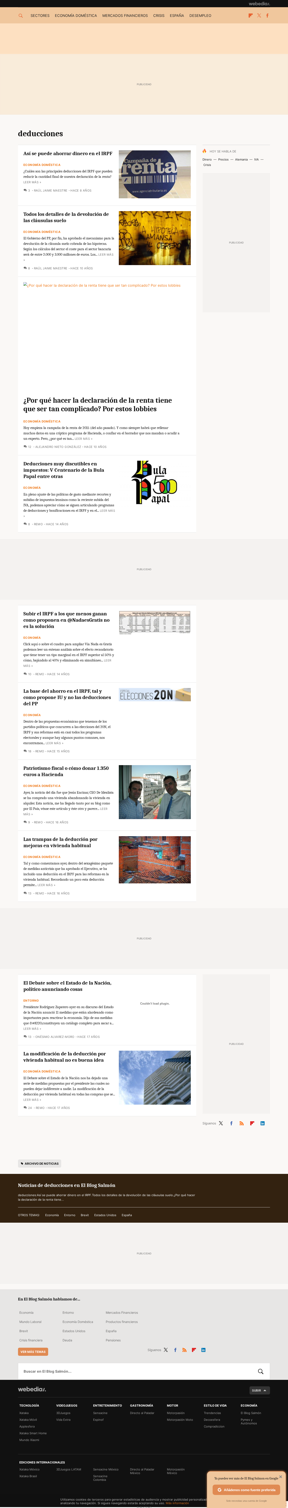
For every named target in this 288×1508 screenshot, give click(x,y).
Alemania (241, 159)
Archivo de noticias (42, 1163)
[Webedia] (259, 3)
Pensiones (113, 1340)
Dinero (207, 159)
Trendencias (212, 1413)
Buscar (261, 1371)
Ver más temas (33, 1352)
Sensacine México (106, 1469)
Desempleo (200, 15)
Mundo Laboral (30, 1322)
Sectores (40, 15)
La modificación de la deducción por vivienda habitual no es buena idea (64, 1057)
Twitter (259, 15)
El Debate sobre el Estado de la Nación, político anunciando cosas (67, 986)
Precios (223, 159)
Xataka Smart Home (33, 1433)
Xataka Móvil (28, 1419)
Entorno (31, 1000)
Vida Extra (63, 1419)
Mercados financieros (125, 15)
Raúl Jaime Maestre (51, 190)
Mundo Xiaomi (29, 1440)
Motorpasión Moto (180, 1419)
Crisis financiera (31, 1340)
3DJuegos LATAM (68, 1469)
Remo (38, 524)
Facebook (267, 15)
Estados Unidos (105, 1215)
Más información (177, 1503)
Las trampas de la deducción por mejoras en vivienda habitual (60, 842)
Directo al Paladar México (142, 1471)
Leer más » (32, 182)
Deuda (67, 1340)
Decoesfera (212, 1419)
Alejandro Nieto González (58, 447)
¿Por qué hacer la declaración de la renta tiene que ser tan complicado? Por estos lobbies (97, 404)
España (177, 15)
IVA (256, 159)
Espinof (98, 1419)
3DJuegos (63, 1413)
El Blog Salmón (251, 1413)
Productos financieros (122, 1322)
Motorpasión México (176, 1471)
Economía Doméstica (42, 165)
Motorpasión (176, 1413)
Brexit (85, 1215)
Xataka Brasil (28, 1476)
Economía (32, 487)
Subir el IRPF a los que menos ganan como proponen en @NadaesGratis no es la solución (66, 620)
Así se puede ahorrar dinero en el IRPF (67, 153)
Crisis (158, 15)
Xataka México (29, 1469)
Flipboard (250, 15)
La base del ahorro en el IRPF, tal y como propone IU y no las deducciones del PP (67, 697)
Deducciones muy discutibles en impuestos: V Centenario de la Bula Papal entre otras (63, 470)
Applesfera (27, 1426)
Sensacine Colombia (100, 1477)
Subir (256, 1390)
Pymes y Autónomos (249, 1421)
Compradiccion (214, 1426)
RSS (241, 1122)
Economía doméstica (76, 15)
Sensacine (100, 1413)
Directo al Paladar (142, 1413)
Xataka (24, 1413)
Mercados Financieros (122, 1312)
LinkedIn (262, 1122)
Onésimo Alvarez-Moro (54, 1037)
